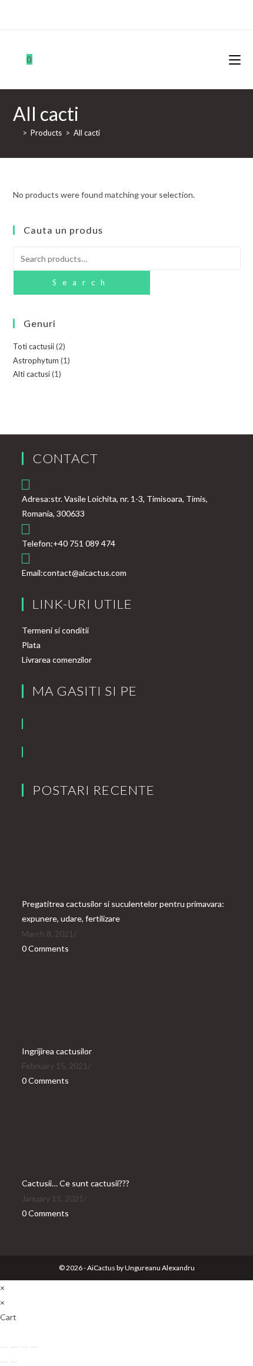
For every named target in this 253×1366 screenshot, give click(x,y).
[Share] (24, 1347)
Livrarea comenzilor (57, 660)
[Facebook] (22, 724)
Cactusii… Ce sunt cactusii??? (75, 1183)
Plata (31, 645)
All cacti (87, 132)
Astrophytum (36, 360)
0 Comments (45, 948)
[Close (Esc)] (34, 1347)
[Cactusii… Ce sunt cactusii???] (66, 1131)
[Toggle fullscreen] (14, 1347)
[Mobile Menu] (235, 59)
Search (81, 282)
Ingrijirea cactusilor (57, 1051)
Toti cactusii (33, 346)
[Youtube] (22, 752)
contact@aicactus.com (84, 573)
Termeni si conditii (55, 630)
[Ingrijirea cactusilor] (66, 998)
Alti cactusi (31, 374)
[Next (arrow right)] (14, 1362)
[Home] (16, 132)
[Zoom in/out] (4, 1347)
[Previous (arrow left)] (4, 1362)
